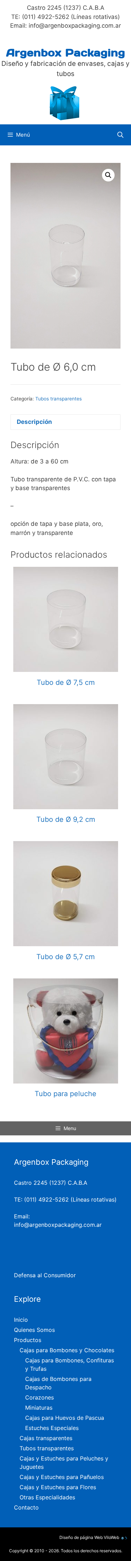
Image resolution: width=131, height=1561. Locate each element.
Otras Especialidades (47, 1497)
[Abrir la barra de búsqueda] (120, 134)
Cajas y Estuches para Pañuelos (62, 1476)
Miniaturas (38, 1407)
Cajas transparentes (46, 1438)
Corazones (39, 1397)
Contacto (26, 1507)
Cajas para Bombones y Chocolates (67, 1350)
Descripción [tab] (34, 421)
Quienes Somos (34, 1329)
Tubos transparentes (58, 398)
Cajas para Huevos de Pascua (64, 1417)
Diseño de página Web (81, 1537)
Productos (27, 1339)
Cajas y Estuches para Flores (58, 1487)
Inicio (21, 1319)
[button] (108, 175)
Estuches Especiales (52, 1427)
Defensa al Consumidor (45, 1275)
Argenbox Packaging (65, 52)
